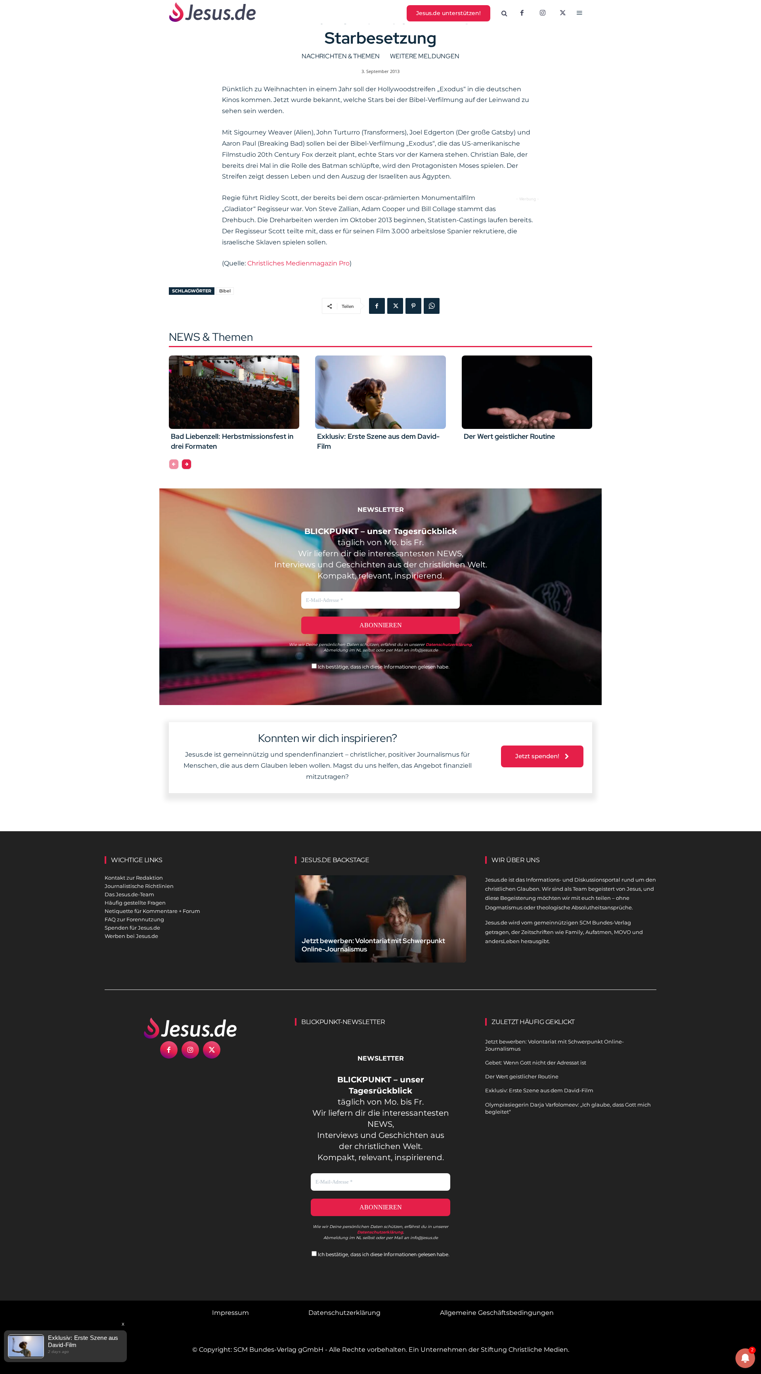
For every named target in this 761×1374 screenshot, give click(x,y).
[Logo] (190, 1028)
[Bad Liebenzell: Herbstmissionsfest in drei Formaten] (234, 392)
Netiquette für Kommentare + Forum (152, 911)
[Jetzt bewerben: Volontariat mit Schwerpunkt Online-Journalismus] (380, 928)
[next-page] (186, 464)
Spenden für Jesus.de (132, 927)
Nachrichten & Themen (341, 56)
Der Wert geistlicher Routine (509, 436)
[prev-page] (174, 464)
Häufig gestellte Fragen (135, 902)
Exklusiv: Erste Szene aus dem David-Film (539, 1090)
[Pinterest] (413, 306)
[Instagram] (542, 13)
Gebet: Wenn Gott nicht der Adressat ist (535, 1062)
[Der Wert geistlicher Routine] (527, 392)
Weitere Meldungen (424, 56)
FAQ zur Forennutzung (134, 919)
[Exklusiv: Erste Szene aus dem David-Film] (380, 392)
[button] (504, 13)
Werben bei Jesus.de (131, 936)
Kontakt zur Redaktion (134, 877)
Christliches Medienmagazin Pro (298, 263)
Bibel (225, 291)
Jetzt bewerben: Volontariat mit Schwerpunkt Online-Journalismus (373, 944)
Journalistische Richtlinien (139, 886)
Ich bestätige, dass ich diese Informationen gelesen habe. (383, 666)
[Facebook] (522, 13)
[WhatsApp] (432, 306)
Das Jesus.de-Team (129, 894)
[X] (563, 13)
